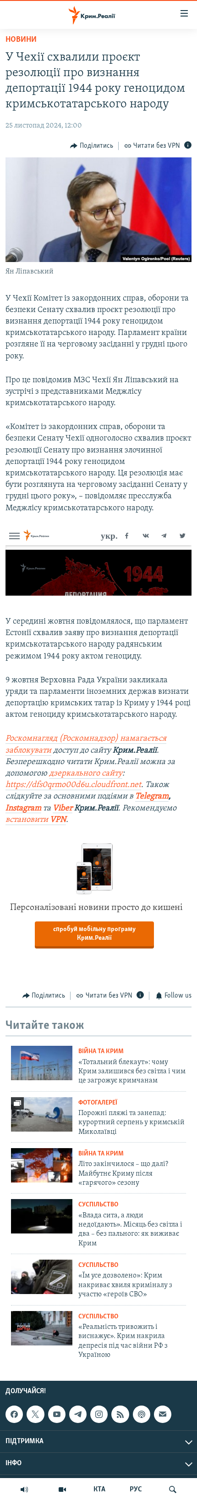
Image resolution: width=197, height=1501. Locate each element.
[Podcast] (141, 1414)
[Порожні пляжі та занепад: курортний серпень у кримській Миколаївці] (41, 1114)
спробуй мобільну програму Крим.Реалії (94, 934)
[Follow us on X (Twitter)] (35, 1414)
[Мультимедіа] (62, 1489)
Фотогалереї (97, 1102)
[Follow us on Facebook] (14, 1414)
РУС (136, 1489)
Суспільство (98, 1204)
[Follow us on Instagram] (99, 1414)
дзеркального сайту (85, 774)
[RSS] (120, 1414)
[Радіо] (24, 1489)
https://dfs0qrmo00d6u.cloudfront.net (73, 785)
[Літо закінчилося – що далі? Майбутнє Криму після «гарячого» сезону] (41, 1165)
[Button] (91, 146)
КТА (99, 1489)
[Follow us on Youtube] (57, 1414)
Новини (21, 40)
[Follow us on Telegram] (78, 1414)
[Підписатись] (162, 1414)
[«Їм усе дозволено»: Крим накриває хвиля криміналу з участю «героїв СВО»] (41, 1277)
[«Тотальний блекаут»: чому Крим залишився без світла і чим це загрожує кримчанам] (41, 1063)
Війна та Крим (101, 1051)
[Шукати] (172, 1489)
